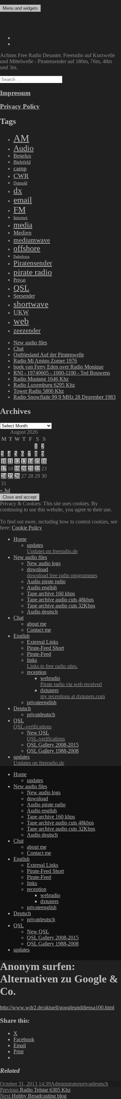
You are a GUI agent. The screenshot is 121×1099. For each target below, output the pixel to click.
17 (3, 468)
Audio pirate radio (46, 581)
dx (17, 190)
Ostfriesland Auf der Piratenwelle (48, 354)
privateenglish (41, 702)
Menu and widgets (20, 8)
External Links (42, 642)
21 (30, 468)
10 (3, 461)
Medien (22, 232)
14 (30, 461)
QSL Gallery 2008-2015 (53, 745)
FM (19, 209)
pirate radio (32, 272)
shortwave (30, 303)
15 (37, 461)
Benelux (22, 156)
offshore (26, 248)
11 (10, 461)
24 (3, 476)
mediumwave (31, 240)
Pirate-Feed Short (45, 648)
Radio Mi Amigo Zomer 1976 (45, 361)
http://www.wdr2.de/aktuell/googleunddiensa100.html (57, 1007)
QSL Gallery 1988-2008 (53, 751)
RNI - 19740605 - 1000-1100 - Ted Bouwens (61, 373)
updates (52, 548)
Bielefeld (22, 162)
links (52, 663)
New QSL (46, 736)
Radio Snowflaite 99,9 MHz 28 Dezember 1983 (64, 397)
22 (37, 468)
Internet (20, 217)
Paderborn (21, 256)
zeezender (27, 330)
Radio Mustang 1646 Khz (41, 379)
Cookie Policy (27, 528)
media (22, 224)
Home (20, 539)
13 (24, 461)
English (21, 636)
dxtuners (72, 693)
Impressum (15, 92)
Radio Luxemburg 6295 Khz (44, 385)
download (62, 572)
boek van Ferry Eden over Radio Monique (58, 367)
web (21, 321)
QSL (21, 287)
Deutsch (22, 708)
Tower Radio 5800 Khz (38, 391)
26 (17, 476)
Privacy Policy (20, 106)
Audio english (42, 587)
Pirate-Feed (39, 654)
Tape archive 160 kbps (51, 593)
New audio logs (44, 563)
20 (24, 468)
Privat (19, 280)
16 (44, 461)
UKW (21, 312)
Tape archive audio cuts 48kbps (60, 599)
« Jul (5, 490)
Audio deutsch (42, 612)
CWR (21, 175)
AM (21, 138)
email (22, 199)
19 (17, 468)
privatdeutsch (41, 714)
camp (20, 168)
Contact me (39, 630)
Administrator (65, 1084)
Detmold (20, 183)
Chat (18, 348)
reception (36, 672)
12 (17, 461)
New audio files (30, 342)
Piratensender (32, 263)
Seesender (24, 296)
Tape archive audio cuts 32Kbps (61, 605)
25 (10, 476)
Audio (23, 148)
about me (36, 624)
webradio (71, 681)
